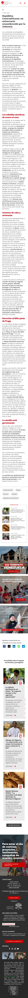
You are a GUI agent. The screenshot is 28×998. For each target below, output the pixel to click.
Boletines (5, 933)
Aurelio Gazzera (8, 490)
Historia (17, 915)
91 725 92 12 (14, 893)
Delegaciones (14, 901)
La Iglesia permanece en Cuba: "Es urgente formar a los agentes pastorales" (18, 511)
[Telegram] (23, 646)
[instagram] (15, 949)
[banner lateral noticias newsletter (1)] (14, 606)
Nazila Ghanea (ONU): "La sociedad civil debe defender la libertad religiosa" (18, 528)
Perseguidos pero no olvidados (17, 935)
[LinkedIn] (14, 646)
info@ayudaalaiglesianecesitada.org (14, 891)
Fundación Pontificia (9, 915)
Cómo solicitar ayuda (14, 926)
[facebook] (9, 949)
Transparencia (12, 917)
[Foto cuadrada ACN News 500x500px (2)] (14, 547)
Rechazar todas (13, 990)
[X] (9, 646)
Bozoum (5, 494)
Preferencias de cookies (13, 987)
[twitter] (12, 949)
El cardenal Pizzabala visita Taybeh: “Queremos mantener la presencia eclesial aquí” (18, 536)
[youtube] (18, 949)
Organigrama (15, 918)
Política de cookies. (10, 976)
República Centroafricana (10, 498)
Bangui (18, 490)
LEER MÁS (9, 715)
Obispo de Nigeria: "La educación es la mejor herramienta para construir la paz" (18, 519)
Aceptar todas (14, 993)
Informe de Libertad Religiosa (15, 933)
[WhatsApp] (18, 646)
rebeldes (14, 494)
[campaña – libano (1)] (14, 576)
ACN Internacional (8, 924)
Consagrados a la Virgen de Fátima (16, 920)
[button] (20, 3)
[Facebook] (4, 646)
